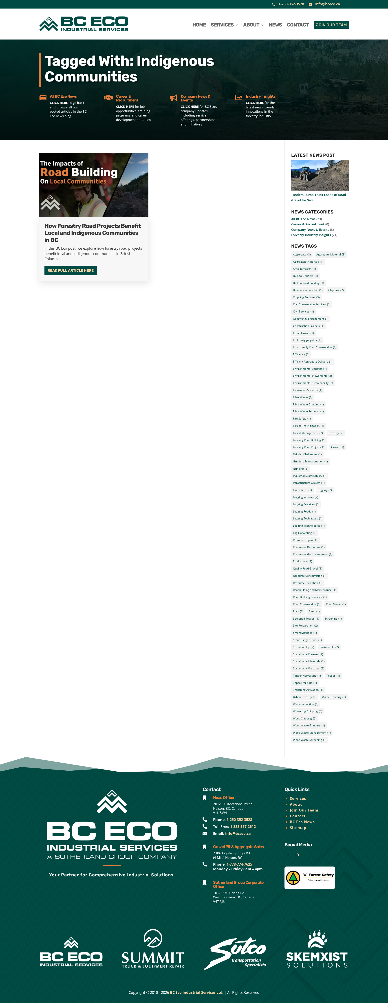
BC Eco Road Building (308, 283)
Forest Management (308, 433)
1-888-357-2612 (243, 826)
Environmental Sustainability (313, 383)
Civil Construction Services (312, 304)
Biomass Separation (308, 290)
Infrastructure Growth (309, 483)
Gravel (337, 447)
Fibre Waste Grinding (308, 404)
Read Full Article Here (71, 270)
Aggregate (302, 254)
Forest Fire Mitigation (308, 426)
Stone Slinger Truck (307, 640)
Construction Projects (308, 326)
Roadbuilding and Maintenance (314, 590)
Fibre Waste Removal (308, 411)
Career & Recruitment (307, 224)
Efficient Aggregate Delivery (313, 361)
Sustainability (303, 647)
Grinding (300, 469)
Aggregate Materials (308, 262)
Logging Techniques (307, 518)
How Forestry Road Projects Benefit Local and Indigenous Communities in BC (92, 232)
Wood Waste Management (312, 733)
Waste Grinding (334, 697)
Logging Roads (304, 511)
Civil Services (303, 311)
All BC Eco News (303, 219)
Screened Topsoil (306, 618)
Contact (298, 816)
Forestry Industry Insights (311, 235)
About (296, 804)
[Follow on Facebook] (288, 854)
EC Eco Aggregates (307, 340)
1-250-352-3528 (291, 4)
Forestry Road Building (309, 440)
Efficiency (301, 354)
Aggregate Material (330, 254)
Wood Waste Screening (309, 740)
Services (298, 798)
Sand (314, 611)
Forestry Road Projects (309, 447)
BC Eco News (302, 821)
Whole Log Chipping (307, 711)
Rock (298, 611)
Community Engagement (310, 319)
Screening (333, 618)
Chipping (336, 290)
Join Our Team (304, 810)
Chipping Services (306, 297)
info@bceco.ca (327, 4)
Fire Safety (302, 418)
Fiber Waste (302, 397)
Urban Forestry (304, 697)
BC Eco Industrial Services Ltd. (196, 992)
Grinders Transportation (310, 461)
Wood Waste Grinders (309, 725)
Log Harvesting (304, 533)
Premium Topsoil (306, 540)
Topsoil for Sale (305, 683)
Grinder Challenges (307, 454)
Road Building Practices (310, 597)
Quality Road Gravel (307, 568)
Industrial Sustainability (309, 476)
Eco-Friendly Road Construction (314, 347)
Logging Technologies (309, 526)
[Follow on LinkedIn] (297, 854)
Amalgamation (304, 269)
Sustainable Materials (309, 661)
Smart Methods (305, 633)
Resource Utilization (307, 583)
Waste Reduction (305, 704)
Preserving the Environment (312, 554)
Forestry (335, 433)
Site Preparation (305, 625)
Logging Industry (305, 497)
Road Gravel (336, 604)
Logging (324, 490)
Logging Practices (306, 504)
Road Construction (306, 604)
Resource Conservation (309, 576)
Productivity (302, 561)
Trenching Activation (308, 690)
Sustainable (329, 647)
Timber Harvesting (307, 675)
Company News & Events (310, 229)
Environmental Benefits (310, 369)
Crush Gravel (303, 333)
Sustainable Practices (308, 668)
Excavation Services (307, 390)
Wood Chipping (304, 718)
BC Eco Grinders (305, 276)
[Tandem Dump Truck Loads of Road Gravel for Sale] (320, 176)
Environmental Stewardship (312, 376)
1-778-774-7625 (239, 864)
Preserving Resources (309, 547)
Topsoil (333, 675)
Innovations (302, 490)
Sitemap (298, 827)
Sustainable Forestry (308, 654)
